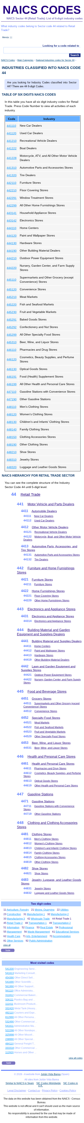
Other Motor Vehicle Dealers (50, 527)
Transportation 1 (38, 923)
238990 (9, 1039)
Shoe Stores (40, 868)
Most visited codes (42, 962)
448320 (12, 467)
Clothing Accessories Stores (49, 857)
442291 (12, 198)
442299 (12, 205)
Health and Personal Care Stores (51, 756)
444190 (12, 250)
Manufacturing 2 (60, 914)
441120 (11, 133)
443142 (12, 220)
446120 (12, 359)
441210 (12, 140)
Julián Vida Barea (51, 1074)
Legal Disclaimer (16, 1090)
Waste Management (39, 931)
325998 (9, 1034)
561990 (9, 986)
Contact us (34, 1090)
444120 (12, 235)
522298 (9, 1030)
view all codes (76, 1058)
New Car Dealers (43, 516)
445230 (12, 312)
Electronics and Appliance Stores (51, 609)
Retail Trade (30, 494)
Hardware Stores (43, 655)
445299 (12, 334)
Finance (29, 927)
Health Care (13, 936)
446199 (12, 384)
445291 (12, 319)
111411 (9, 1004)
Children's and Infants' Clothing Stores (55, 848)
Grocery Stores (41, 698)
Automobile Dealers (44, 511)
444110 (11, 228)
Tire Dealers (41, 559)
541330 (9, 968)
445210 (12, 297)
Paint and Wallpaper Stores (49, 650)
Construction (14, 914)
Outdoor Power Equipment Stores (53, 675)
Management (14, 931)
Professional (66, 927)
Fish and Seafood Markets (48, 727)
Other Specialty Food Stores (49, 736)
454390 (9, 977)
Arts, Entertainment (36, 936)
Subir (7, 950)
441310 (12, 167)
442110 (11, 182)
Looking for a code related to (61, 45)
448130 (12, 422)
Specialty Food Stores (46, 717)
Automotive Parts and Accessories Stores (57, 554)
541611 (9, 1026)
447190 (12, 399)
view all (6, 945)
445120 (12, 289)
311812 (9, 995)
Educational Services (67, 931)
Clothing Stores (42, 834)
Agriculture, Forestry (18, 909)
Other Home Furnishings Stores (51, 600)
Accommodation (62, 936)
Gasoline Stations (40, 794)
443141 (12, 213)
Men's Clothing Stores (46, 839)
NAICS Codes (42, 9)
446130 (12, 369)
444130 (12, 243)
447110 (11, 391)
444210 (12, 258)
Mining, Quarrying (44, 909)
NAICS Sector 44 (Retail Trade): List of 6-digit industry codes (45, 18)
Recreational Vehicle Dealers (50, 532)
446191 (12, 376)
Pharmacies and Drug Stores (50, 768)
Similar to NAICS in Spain (20, 1083)
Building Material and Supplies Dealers (57, 641)
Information (13, 927)
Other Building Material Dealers (51, 659)
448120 (12, 414)
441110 (11, 125)
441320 (12, 175)
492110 (9, 1012)
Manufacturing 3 (16, 918)
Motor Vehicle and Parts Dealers (51, 504)
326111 (9, 999)
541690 (9, 982)
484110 (9, 1043)
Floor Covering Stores (46, 595)
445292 (12, 327)
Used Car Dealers (44, 520)
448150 (12, 437)
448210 (12, 452)
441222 (12, 148)
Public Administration (40, 940)
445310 (12, 342)
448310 (12, 459)
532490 (9, 1021)
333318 (9, 1048)
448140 (12, 429)
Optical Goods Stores (46, 781)
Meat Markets (41, 722)
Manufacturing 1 (36, 914)
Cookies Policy (68, 1090)
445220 (12, 304)
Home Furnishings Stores (48, 591)
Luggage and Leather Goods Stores (54, 893)
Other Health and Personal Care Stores (56, 785)
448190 (12, 444)
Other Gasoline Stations (47, 814)
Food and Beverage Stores (47, 691)
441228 (12, 158)
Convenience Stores (45, 711)
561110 (9, 990)
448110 (11, 407)
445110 (11, 279)
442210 (12, 190)
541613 (9, 973)
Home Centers (42, 646)
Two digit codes (41, 903)
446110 (11, 349)
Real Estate (46, 927)
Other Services (15, 940)
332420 (9, 1008)
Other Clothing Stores (46, 862)
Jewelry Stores (42, 888)
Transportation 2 (62, 923)
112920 (9, 1052)
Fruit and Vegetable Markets (49, 731)
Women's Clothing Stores (48, 843)
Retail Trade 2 (15, 923)
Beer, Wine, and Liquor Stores (51, 742)
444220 (12, 267)
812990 (9, 1017)
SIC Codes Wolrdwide (48, 1083)
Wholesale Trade (40, 918)
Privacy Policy (49, 1090)
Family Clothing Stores (47, 852)
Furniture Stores (42, 579)
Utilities (64, 909)
